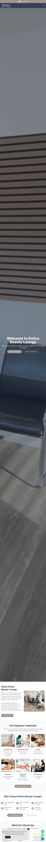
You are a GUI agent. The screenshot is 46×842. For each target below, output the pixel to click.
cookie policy (21, 834)
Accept (7, 837)
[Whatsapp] (42, 835)
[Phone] (42, 831)
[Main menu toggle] (43, 5)
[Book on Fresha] (42, 838)
